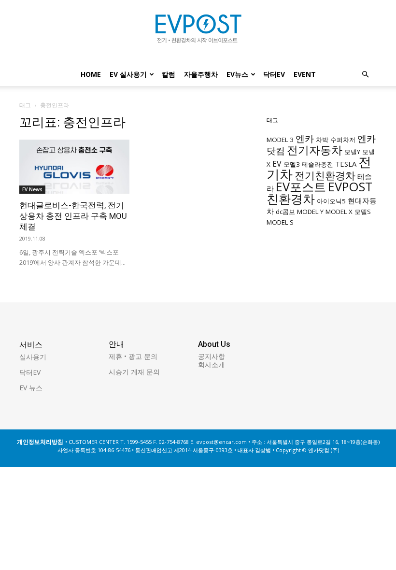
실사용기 (32, 356)
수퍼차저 (342, 139)
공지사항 (211, 356)
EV (277, 163)
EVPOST (350, 186)
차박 (322, 139)
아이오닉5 (331, 201)
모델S (362, 211)
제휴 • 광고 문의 (133, 356)
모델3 (291, 164)
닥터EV (274, 74)
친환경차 (291, 198)
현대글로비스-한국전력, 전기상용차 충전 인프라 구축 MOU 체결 (73, 215)
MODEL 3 (280, 139)
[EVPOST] (198, 32)
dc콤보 (285, 211)
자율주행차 (201, 74)
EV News (32, 189)
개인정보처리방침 (40, 442)
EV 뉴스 (30, 387)
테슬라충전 (317, 164)
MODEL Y (310, 211)
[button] (365, 74)
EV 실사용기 (128, 74)
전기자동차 (314, 149)
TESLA (345, 164)
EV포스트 (301, 186)
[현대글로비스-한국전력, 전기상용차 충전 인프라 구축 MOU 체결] (74, 167)
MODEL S (280, 222)
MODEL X (339, 211)
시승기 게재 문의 (134, 371)
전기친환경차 (325, 175)
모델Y (352, 151)
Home (91, 74)
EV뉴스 (237, 74)
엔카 (305, 138)
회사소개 (211, 364)
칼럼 (168, 74)
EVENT (305, 74)
